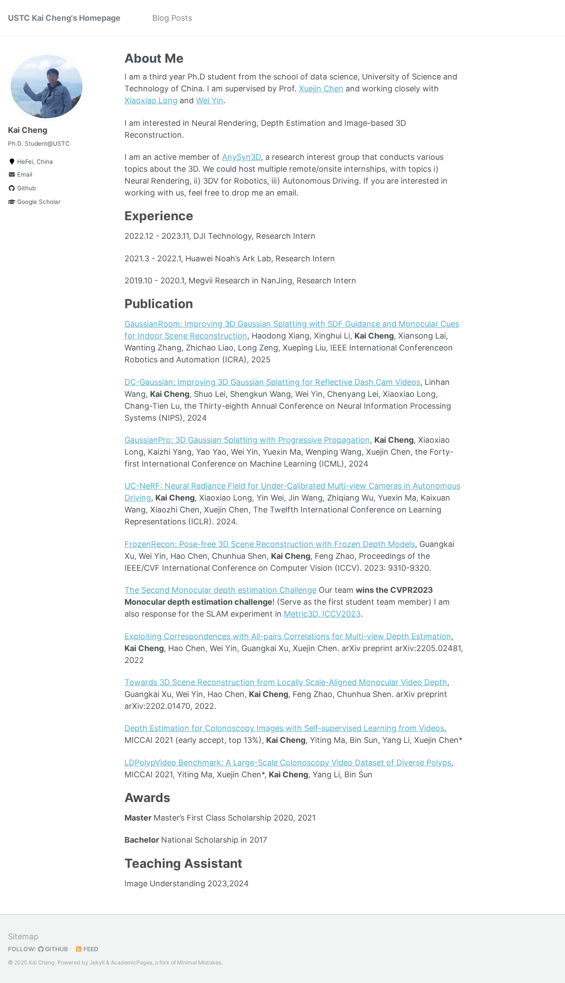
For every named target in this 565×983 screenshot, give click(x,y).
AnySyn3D (241, 157)
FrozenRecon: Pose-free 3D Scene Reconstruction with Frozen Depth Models (269, 544)
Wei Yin (209, 100)
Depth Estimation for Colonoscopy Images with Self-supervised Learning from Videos (284, 728)
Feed (90, 949)
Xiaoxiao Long (150, 100)
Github (25, 188)
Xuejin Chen (321, 88)
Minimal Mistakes (199, 962)
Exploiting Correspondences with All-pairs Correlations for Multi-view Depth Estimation (287, 636)
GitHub (56, 949)
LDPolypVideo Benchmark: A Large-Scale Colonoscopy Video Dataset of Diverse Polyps (287, 762)
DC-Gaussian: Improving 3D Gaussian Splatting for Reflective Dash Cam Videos (272, 382)
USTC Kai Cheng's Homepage (64, 18)
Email (23, 174)
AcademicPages (131, 962)
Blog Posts (172, 18)
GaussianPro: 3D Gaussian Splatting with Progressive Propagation (247, 439)
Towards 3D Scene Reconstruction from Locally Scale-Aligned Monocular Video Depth (285, 682)
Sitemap (23, 936)
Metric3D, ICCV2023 (322, 613)
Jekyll (97, 962)
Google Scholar (37, 201)
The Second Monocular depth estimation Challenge (220, 590)
